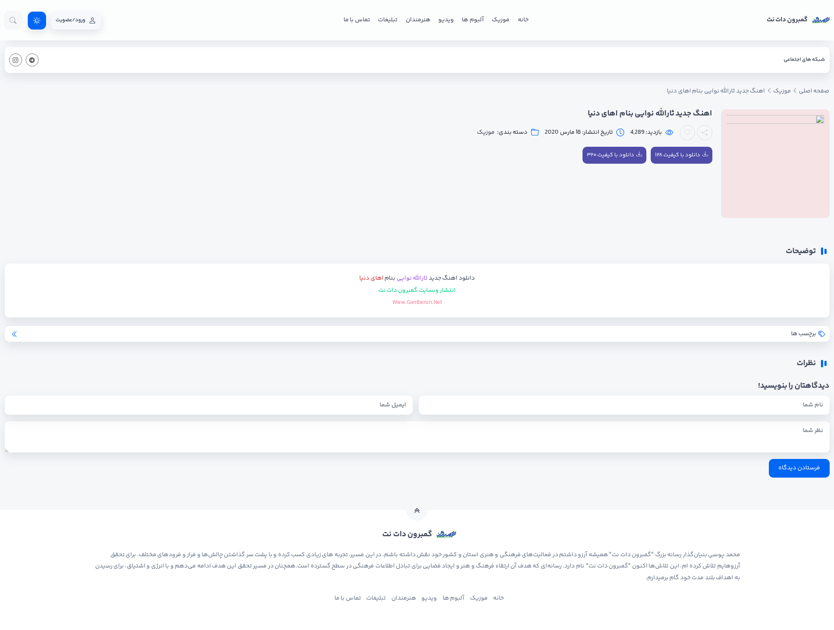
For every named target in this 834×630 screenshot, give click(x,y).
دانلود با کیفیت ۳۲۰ (610, 155)
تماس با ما (357, 20)
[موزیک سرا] (37, 20)
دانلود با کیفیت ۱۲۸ (677, 155)
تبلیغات (387, 20)
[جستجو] (13, 20)
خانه (523, 20)
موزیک (501, 20)
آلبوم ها (472, 20)
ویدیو (446, 20)
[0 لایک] (687, 132)
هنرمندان (418, 20)
